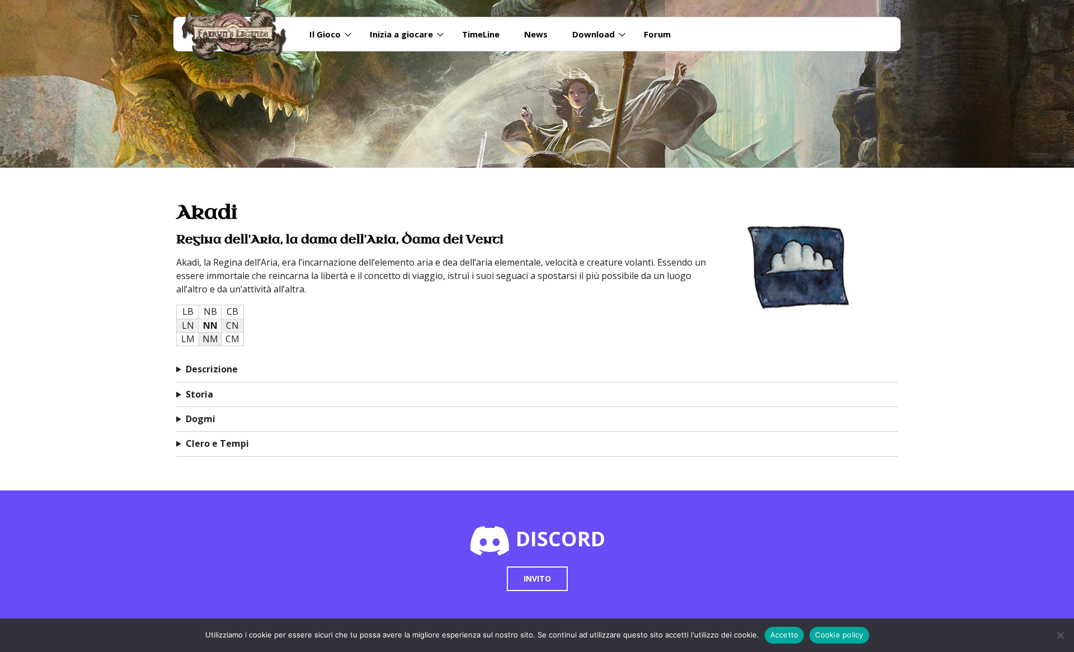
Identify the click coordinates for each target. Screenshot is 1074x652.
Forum (657, 34)
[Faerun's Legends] (240, 34)
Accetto (784, 634)
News (536, 34)
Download (593, 34)
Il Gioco (325, 34)
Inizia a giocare (401, 34)
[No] (1060, 635)
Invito (537, 578)
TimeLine (481, 34)
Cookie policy (839, 634)
